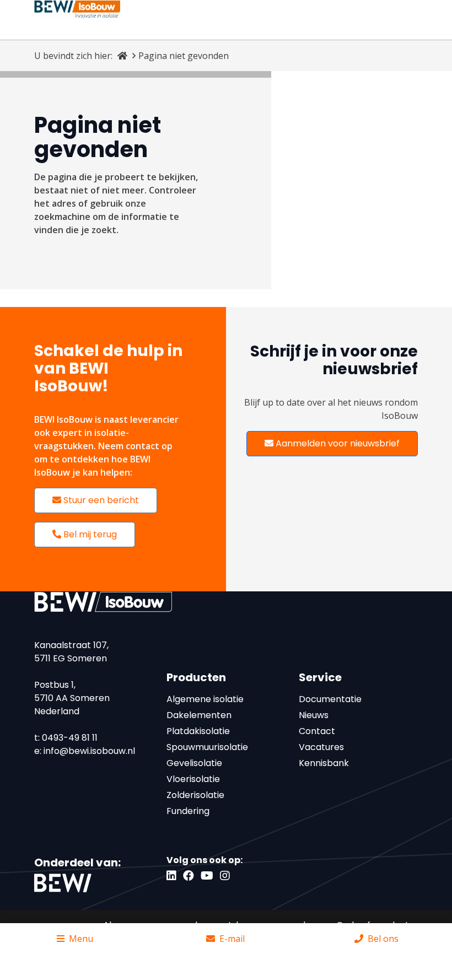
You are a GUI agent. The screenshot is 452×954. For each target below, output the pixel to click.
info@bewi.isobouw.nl (89, 751)
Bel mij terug (89, 534)
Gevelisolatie (194, 763)
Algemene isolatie (205, 699)
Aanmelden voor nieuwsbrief (336, 443)
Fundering (187, 811)
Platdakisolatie (198, 731)
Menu (81, 939)
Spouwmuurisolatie (207, 747)
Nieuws (314, 715)
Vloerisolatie (193, 779)
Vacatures (321, 747)
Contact (317, 731)
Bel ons (383, 939)
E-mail (232, 939)
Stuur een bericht (100, 500)
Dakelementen (199, 715)
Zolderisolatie (195, 795)
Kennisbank (324, 763)
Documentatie (330, 699)
